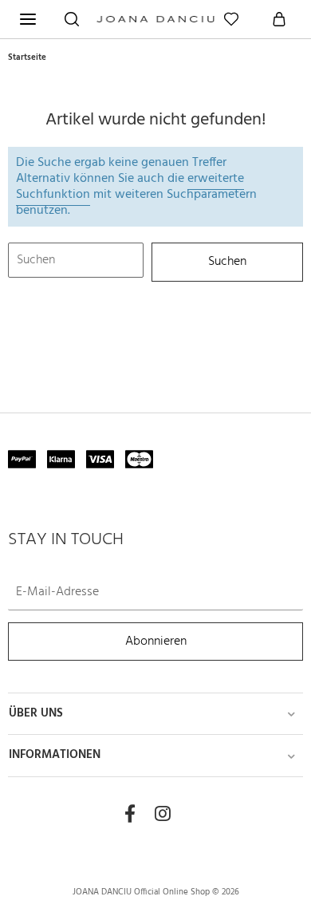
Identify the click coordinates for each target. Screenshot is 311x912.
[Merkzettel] (231, 19)
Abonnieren (156, 641)
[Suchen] (72, 19)
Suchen (227, 262)
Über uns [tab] (36, 714)
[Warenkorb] (279, 19)
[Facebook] (130, 814)
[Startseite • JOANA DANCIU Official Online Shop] (155, 25)
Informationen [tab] (54, 755)
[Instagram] (163, 814)
